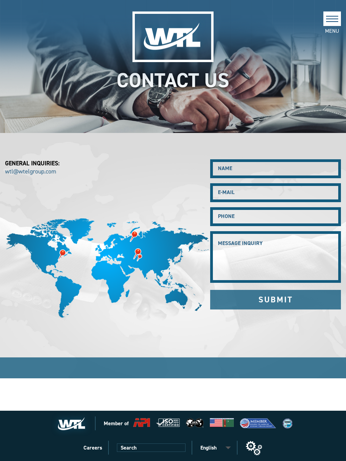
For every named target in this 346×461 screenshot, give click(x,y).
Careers (92, 447)
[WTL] (173, 36)
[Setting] (254, 448)
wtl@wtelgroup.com (30, 171)
